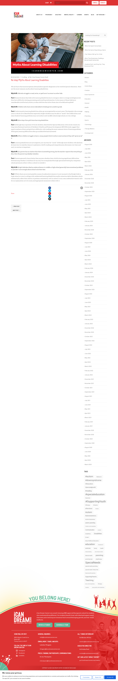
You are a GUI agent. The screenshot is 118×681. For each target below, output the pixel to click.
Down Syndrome (89, 94)
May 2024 (87, 255)
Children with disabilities (90, 526)
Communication (89, 530)
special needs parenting (91, 566)
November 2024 (89, 230)
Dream (87, 537)
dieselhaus (73, 668)
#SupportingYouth (95, 501)
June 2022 (88, 353)
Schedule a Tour (62, 625)
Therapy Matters (89, 128)
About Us (39, 14)
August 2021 (88, 396)
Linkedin (21, 655)
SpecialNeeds (92, 562)
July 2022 (87, 349)
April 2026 (88, 161)
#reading (88, 491)
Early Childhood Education (92, 540)
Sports (87, 120)
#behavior (99, 476)
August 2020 (88, 447)
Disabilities (98, 534)
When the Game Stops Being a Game (95, 50)
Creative (87, 90)
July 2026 (87, 149)
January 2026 (89, 174)
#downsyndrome (93, 480)
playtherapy (99, 559)
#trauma (95, 505)
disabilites (88, 533)
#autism (89, 476)
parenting (99, 555)
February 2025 (89, 221)
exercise (88, 548)
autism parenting (90, 523)
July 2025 (87, 200)
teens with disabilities (90, 583)
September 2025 (89, 191)
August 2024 (88, 242)
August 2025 (88, 195)
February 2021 (89, 422)
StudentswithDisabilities (90, 573)
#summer (87, 498)
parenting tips (89, 559)
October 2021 (89, 387)
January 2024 (89, 272)
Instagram (22, 650)
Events (86, 14)
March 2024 (88, 264)
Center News (88, 86)
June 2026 (88, 153)
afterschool (88, 508)
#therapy (87, 505)
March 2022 (88, 366)
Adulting (58, 14)
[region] (59, 675)
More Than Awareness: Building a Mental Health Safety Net (94, 59)
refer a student (44, 625)
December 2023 (89, 277)
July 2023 (87, 298)
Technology (88, 124)
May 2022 (87, 358)
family (95, 548)
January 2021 (89, 426)
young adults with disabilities (98, 587)
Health (87, 107)
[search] (87, 2)
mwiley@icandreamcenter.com (89, 641)
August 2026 (88, 144)
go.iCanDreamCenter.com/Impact (89, 660)
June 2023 (88, 302)
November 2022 (89, 332)
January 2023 (89, 323)
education (90, 544)
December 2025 (89, 178)
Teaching (89, 580)
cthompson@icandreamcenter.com (51, 661)
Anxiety (97, 508)
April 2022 (88, 362)
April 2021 (88, 413)
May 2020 (87, 456)
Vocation (87, 587)
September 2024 (89, 238)
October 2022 (89, 336)
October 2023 (89, 285)
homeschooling (88, 551)
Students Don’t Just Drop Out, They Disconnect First (94, 65)
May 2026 (87, 157)
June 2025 (88, 204)
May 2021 (87, 409)
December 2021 (89, 379)
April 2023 (88, 311)
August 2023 (88, 294)
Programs (48, 14)
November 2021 (89, 383)
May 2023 (87, 306)
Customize (86, 677)
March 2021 (88, 417)
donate (102, 3)
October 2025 (89, 187)
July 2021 (87, 400)
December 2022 (89, 328)
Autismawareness (90, 516)
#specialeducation (95, 494)
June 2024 (88, 251)
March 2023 (88, 315)
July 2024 (87, 247)
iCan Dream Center (99, 551)
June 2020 (88, 451)
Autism (87, 77)
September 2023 (89, 289)
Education (88, 99)
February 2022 (89, 370)
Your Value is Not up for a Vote (94, 54)
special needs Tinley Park (91, 569)
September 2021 (89, 392)
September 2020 (89, 443)
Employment (100, 544)
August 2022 (88, 345)
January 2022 (89, 375)
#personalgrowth (90, 487)
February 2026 (89, 170)
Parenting (87, 116)
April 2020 (88, 460)
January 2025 (89, 225)
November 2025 (89, 183)
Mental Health (68, 14)
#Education (89, 484)
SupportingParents (91, 576)
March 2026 (88, 166)
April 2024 (88, 259)
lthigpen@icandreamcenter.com (50, 649)
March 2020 (88, 464)
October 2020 (89, 439)
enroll (95, 3)
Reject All (98, 677)
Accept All (110, 677)
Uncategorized (89, 133)
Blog (92, 14)
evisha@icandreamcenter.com (88, 653)
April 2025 (88, 212)
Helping (87, 111)
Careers (79, 14)
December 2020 (89, 430)
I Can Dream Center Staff (40, 77)
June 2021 (88, 404)
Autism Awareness (90, 519)
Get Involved (100, 14)
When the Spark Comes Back (93, 46)
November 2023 (89, 281)
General (87, 103)
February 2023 (89, 319)
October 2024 (89, 234)
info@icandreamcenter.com (48, 637)
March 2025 (88, 217)
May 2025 (87, 208)
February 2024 (89, 268)
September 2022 (89, 340)
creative (99, 530)
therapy (100, 583)
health (101, 548)
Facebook (22, 653)
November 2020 (89, 434)
